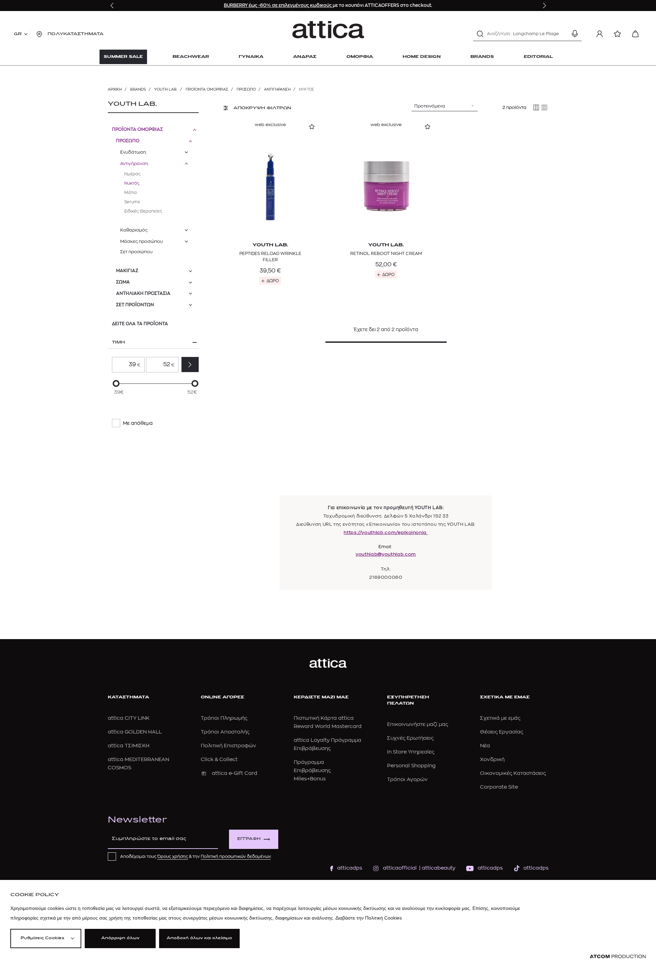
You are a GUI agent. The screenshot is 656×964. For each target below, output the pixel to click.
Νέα (485, 745)
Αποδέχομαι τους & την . (196, 856)
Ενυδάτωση (133, 152)
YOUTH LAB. (165, 89)
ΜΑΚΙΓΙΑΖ (127, 270)
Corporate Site (499, 787)
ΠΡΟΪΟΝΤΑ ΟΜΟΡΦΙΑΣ (207, 89)
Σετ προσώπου (136, 251)
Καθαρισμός (133, 230)
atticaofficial (400, 868)
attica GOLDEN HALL (135, 732)
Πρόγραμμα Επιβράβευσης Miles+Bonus (312, 770)
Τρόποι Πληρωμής (224, 718)
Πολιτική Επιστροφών (228, 745)
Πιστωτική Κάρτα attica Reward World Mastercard (328, 722)
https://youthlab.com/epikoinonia (386, 532)
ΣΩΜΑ (123, 282)
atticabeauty (436, 868)
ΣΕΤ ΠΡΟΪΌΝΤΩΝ (135, 304)
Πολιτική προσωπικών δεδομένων (236, 856)
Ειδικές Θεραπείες (143, 211)
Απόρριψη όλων (120, 938)
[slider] (116, 383)
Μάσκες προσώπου (141, 241)
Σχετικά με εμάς (500, 718)
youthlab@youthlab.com (386, 554)
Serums (132, 202)
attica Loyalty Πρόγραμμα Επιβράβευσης (327, 744)
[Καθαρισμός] (563, 34)
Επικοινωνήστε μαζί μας (417, 724)
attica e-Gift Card (234, 773)
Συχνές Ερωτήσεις (410, 738)
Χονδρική (492, 759)
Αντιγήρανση (277, 89)
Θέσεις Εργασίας (501, 732)
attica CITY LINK (128, 718)
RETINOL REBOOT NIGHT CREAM (386, 253)
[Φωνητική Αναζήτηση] (575, 34)
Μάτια (130, 193)
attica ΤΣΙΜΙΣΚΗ (128, 745)
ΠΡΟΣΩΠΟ (246, 89)
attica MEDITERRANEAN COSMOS (138, 763)
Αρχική (115, 89)
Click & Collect (219, 759)
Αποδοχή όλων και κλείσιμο (199, 938)
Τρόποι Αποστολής (225, 732)
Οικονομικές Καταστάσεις (513, 773)
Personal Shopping (411, 765)
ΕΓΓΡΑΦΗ (249, 839)
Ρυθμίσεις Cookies (42, 938)
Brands (138, 89)
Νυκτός (131, 183)
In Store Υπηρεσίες (410, 752)
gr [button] (18, 34)
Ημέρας (132, 174)
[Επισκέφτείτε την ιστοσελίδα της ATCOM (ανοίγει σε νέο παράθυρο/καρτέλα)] (618, 956)
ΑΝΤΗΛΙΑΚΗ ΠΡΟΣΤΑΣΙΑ (143, 293)
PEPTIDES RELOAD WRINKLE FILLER (270, 256)
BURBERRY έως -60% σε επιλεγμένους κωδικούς (278, 5)
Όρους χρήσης (172, 856)
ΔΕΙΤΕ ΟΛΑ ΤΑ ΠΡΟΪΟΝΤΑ (140, 323)
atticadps (349, 868)
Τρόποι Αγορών (407, 779)
